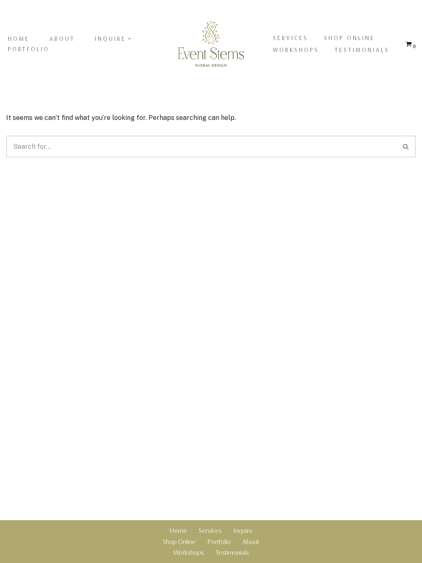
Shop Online (349, 38)
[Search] (406, 146)
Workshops (296, 50)
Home (19, 38)
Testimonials (362, 50)
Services (290, 38)
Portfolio (28, 49)
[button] (129, 39)
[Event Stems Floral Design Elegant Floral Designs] (211, 44)
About (62, 38)
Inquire (243, 530)
